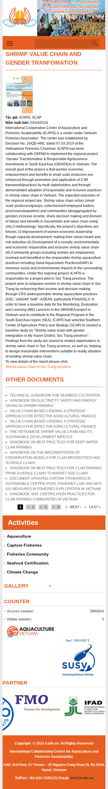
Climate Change (22, 572)
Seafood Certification (28, 563)
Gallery (16, 586)
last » (95, 507)
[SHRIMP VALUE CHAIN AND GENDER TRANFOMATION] (19, 112)
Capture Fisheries (24, 545)
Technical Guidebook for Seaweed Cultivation (55, 395)
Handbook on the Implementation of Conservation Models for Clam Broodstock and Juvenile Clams (52, 457)
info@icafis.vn (81, 778)
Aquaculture (19, 536)
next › (75, 507)
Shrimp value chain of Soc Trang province (38, 367)
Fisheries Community (28, 554)
